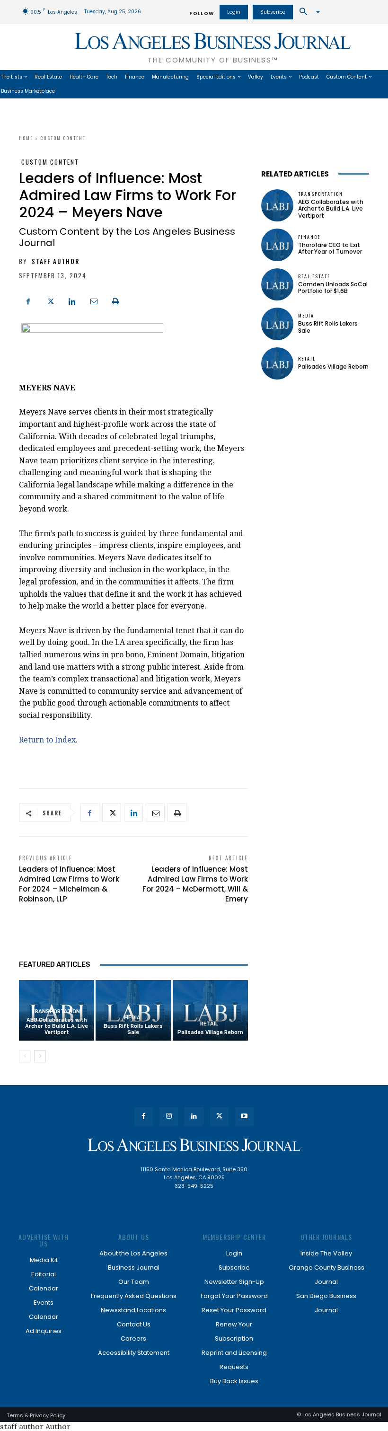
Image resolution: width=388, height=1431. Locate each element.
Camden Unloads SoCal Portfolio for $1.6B (333, 287)
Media (132, 1017)
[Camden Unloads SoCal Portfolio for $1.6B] (277, 284)
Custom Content (63, 137)
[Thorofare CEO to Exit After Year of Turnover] (277, 245)
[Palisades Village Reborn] (210, 1010)
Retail (209, 1023)
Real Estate (314, 276)
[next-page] (40, 1056)
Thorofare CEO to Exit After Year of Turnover (330, 248)
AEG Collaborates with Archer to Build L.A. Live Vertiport (56, 1026)
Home (26, 137)
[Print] (115, 300)
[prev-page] (25, 1056)
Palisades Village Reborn (210, 1032)
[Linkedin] (71, 300)
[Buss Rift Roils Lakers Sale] (277, 324)
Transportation (55, 1011)
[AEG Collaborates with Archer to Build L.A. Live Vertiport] (277, 205)
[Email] (93, 300)
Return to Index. (48, 739)
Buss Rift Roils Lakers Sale (133, 1029)
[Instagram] (168, 1116)
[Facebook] (28, 300)
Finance (309, 237)
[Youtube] (244, 1116)
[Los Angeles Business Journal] (194, 1145)
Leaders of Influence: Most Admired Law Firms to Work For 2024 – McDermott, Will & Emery (195, 884)
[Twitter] (50, 300)
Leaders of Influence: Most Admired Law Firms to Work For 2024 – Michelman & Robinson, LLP (69, 884)
